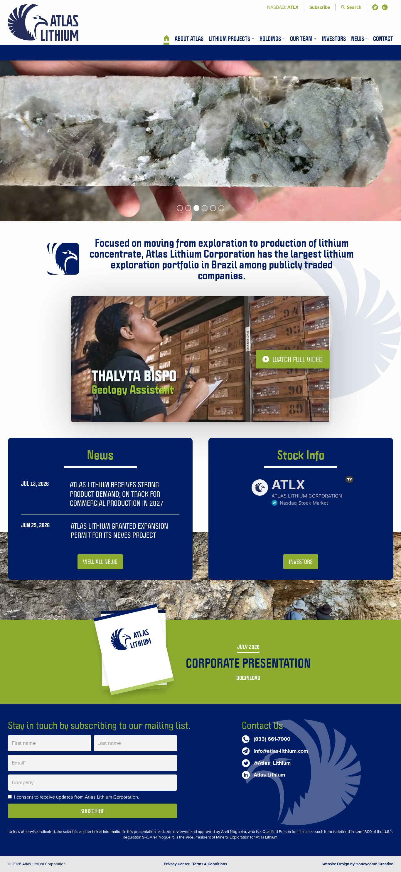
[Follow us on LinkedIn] (385, 7)
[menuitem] (166, 38)
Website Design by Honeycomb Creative (357, 864)
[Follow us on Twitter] (375, 7)
